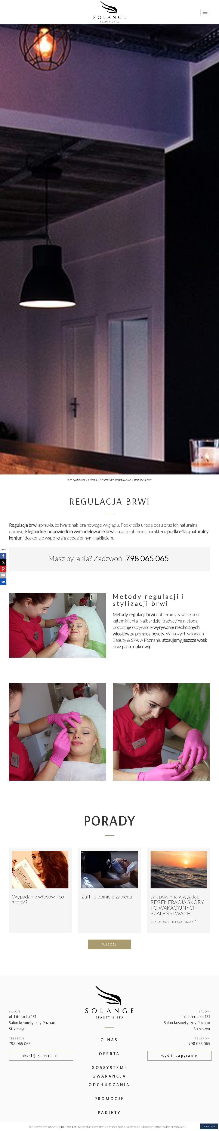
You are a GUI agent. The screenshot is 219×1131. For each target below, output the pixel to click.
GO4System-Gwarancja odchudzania (109, 1076)
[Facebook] (3, 556)
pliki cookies (69, 1126)
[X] (3, 562)
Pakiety (109, 1112)
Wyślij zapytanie (41, 1055)
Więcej (109, 944)
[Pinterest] (3, 569)
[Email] (3, 575)
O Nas (109, 1039)
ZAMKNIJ (209, 1126)
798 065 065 (19, 1043)
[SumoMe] (3, 581)
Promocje (109, 1098)
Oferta (109, 1053)
